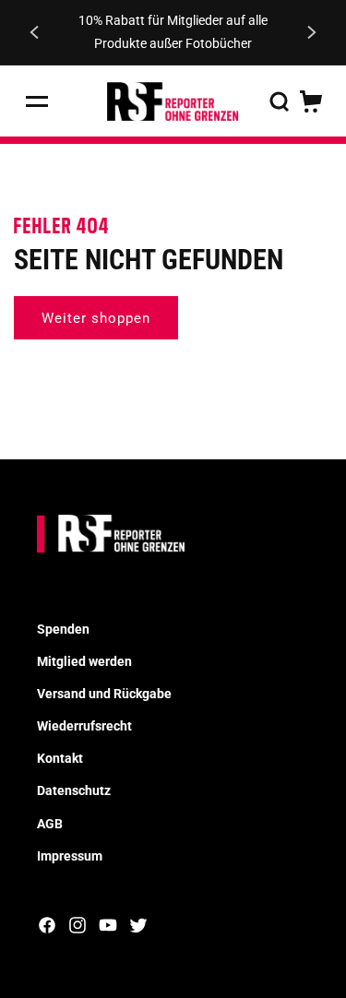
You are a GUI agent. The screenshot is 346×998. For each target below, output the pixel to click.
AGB (50, 823)
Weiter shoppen (96, 318)
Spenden (63, 629)
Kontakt (60, 758)
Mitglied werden (84, 661)
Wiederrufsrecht (84, 726)
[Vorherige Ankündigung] (34, 32)
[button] (37, 101)
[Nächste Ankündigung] (312, 32)
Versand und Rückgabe (104, 693)
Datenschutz (74, 790)
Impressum (69, 856)
